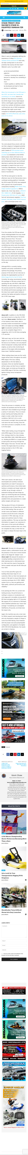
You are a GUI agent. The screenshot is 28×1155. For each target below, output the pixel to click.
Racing (4, 833)
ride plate (9, 199)
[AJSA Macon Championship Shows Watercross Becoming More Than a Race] (14, 822)
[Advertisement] (14, 973)
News (3, 870)
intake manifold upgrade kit (10, 188)
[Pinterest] (15, 35)
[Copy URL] (22, 35)
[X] (11, 35)
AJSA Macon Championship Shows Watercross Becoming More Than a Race (14, 839)
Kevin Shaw (8, 30)
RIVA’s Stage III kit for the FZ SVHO (12, 277)
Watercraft (16, 20)
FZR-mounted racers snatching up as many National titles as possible (13, 152)
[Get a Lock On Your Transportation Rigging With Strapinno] (14, 858)
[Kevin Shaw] (3, 30)
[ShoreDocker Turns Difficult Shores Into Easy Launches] (14, 895)
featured (8, 747)
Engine (4, 20)
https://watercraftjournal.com (16, 777)
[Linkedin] (18, 35)
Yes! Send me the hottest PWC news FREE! (14, 1)
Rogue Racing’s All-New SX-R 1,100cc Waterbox (21, 764)
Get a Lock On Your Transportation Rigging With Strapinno (12, 875)
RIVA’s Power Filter (20, 186)
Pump (9, 20)
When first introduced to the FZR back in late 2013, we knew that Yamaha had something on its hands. (14, 94)
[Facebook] (8, 35)
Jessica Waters (5, 843)
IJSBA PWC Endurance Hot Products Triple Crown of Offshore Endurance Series (6, 766)
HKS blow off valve (15, 195)
